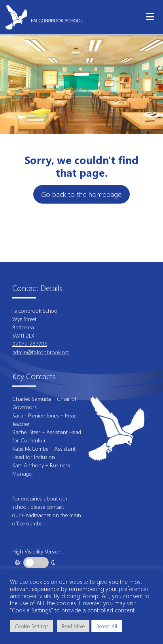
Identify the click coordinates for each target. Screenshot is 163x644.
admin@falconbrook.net (40, 352)
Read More (73, 626)
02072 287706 (29, 343)
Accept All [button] (106, 626)
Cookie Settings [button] (31, 626)
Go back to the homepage (81, 194)
